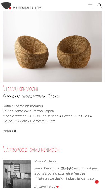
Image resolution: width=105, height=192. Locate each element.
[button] (90, 5)
